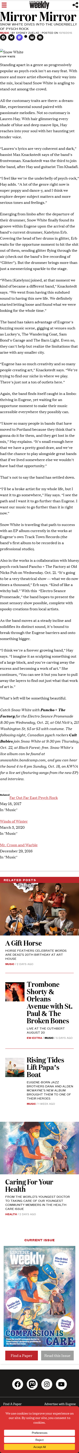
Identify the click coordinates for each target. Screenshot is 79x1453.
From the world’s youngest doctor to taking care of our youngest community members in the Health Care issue (37, 1202)
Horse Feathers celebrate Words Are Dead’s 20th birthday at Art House (36, 954)
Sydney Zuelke (27, 33)
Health (11, 1214)
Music (4, 33)
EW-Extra (34, 1038)
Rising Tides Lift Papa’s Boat (45, 1066)
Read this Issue (57, 1355)
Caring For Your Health (29, 1185)
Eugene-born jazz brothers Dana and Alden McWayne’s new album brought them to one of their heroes (50, 1090)
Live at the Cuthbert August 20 (46, 1030)
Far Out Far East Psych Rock (34, 797)
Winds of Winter (14, 821)
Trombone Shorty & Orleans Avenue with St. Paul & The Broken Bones (50, 1002)
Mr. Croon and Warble (19, 844)
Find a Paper (21, 1355)
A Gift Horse (23, 943)
